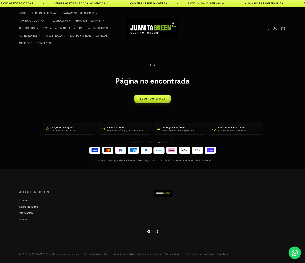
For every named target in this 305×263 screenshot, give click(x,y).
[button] (79, 13)
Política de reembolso (122, 254)
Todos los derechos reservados (63, 254)
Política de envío (174, 254)
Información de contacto (199, 254)
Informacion (26, 212)
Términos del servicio (149, 254)
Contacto (24, 200)
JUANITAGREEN (37, 254)
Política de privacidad (95, 254)
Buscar (23, 219)
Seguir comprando (152, 98)
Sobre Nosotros (28, 206)
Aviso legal (223, 254)
